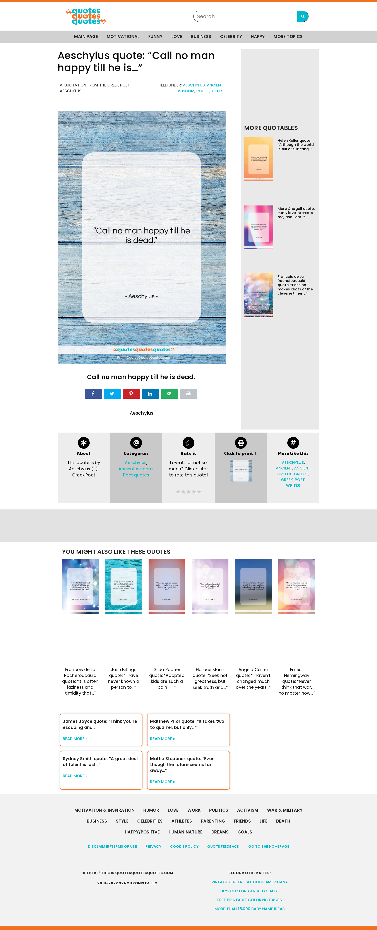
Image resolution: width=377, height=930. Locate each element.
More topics (288, 37)
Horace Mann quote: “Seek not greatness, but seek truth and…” (210, 678)
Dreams (220, 832)
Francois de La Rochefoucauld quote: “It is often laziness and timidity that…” (80, 681)
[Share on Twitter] (112, 394)
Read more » (75, 738)
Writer (293, 485)
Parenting (213, 821)
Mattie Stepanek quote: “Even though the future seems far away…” (182, 764)
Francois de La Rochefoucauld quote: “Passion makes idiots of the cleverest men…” (295, 285)
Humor (151, 810)
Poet (300, 479)
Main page (86, 37)
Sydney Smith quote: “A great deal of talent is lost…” (100, 762)
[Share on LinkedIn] (150, 394)
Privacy (153, 846)
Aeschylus (194, 85)
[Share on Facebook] (93, 394)
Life (263, 821)
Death (283, 821)
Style (122, 821)
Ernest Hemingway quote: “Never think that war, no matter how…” (297, 681)
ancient (284, 468)
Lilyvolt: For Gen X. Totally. (249, 891)
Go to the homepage (268, 846)
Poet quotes (209, 91)
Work (194, 810)
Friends (242, 821)
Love (176, 37)
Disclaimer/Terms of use (112, 846)
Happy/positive (142, 832)
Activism (247, 810)
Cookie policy (184, 846)
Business (201, 37)
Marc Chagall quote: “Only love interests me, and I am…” (296, 212)
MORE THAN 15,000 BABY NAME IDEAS (249, 908)
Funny (155, 37)
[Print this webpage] (188, 394)
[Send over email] (169, 394)
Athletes (181, 821)
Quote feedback (223, 846)
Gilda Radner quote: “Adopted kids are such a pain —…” (167, 678)
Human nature (186, 832)
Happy (258, 37)
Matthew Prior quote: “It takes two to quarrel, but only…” (187, 724)
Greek (287, 479)
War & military (285, 810)
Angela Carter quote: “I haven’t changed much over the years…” (253, 678)
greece (301, 474)
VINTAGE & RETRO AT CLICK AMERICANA (249, 882)
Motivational (123, 37)
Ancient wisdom (135, 469)
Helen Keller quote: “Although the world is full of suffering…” (296, 144)
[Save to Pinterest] (131, 394)
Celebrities (150, 821)
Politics (218, 810)
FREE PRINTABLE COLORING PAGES (249, 899)
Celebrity (231, 37)
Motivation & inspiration (104, 810)
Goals (245, 832)
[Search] (302, 16)
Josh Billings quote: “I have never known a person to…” (123, 678)
